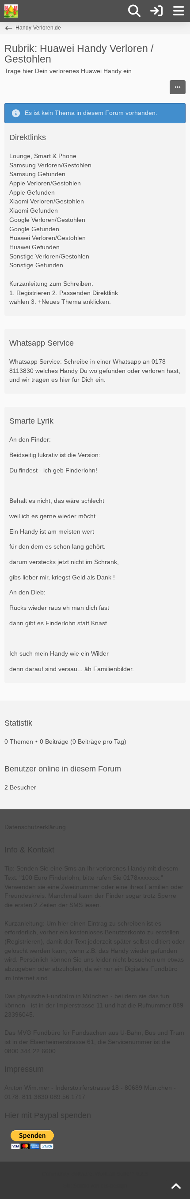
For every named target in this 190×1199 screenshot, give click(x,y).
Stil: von (95, 1186)
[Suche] (134, 11)
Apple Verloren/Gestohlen (45, 183)
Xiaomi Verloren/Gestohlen (46, 201)
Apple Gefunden (32, 192)
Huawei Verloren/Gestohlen (47, 237)
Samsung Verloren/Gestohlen (50, 165)
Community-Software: (95, 1174)
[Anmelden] (156, 11)
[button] (178, 87)
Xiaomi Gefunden (33, 210)
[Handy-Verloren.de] (11, 11)
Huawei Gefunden (34, 247)
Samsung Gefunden (37, 173)
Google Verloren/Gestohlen (47, 219)
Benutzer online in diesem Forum (62, 768)
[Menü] (178, 11)
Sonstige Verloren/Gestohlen (49, 256)
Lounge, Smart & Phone (42, 155)
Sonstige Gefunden (36, 265)
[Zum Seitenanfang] (176, 1187)
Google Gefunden (34, 228)
